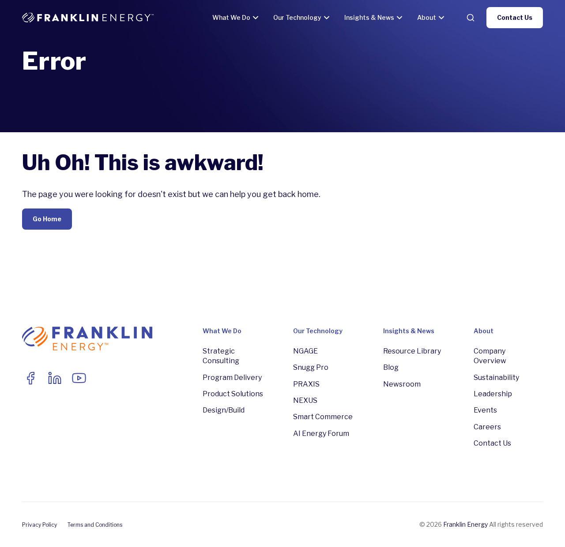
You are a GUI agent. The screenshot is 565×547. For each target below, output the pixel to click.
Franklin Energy (465, 524)
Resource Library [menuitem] (412, 351)
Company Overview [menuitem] (490, 356)
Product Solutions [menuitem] (233, 394)
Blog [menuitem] (391, 367)
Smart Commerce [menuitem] (323, 417)
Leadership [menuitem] (493, 394)
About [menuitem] (483, 331)
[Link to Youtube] (79, 378)
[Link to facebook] (30, 378)
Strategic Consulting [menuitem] (221, 356)
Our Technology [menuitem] (318, 331)
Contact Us (514, 17)
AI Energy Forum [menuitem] (321, 433)
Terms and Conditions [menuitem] (95, 524)
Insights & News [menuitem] (408, 331)
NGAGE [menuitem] (305, 351)
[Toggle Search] (470, 17)
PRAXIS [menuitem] (306, 384)
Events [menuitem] (485, 410)
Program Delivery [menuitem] (232, 377)
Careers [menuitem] (487, 427)
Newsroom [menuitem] (402, 384)
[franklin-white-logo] (88, 17)
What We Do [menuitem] (222, 331)
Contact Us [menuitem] (492, 443)
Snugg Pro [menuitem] (310, 367)
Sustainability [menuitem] (496, 377)
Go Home (47, 219)
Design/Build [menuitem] (224, 410)
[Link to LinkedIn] (54, 378)
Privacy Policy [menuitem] (39, 524)
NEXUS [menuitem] (305, 400)
